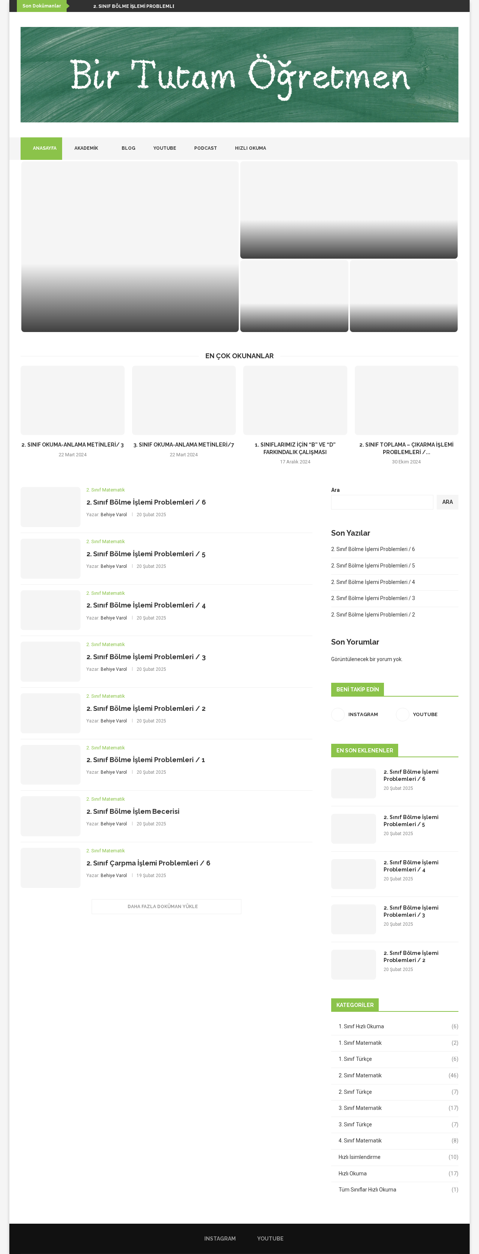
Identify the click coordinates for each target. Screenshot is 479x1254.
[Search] (454, 148)
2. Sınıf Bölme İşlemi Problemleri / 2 (145, 708)
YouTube (164, 148)
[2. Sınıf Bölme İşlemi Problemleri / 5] (349, 210)
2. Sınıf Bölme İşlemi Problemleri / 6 (140, 6)
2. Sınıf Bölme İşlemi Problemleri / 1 (145, 760)
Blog (127, 148)
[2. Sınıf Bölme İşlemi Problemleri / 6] (130, 246)
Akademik (85, 148)
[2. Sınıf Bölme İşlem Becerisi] (50, 816)
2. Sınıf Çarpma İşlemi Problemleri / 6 (148, 863)
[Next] (86, 6)
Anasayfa (44, 148)
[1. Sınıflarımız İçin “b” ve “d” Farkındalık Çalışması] (295, 400)
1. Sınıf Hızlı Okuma (398, 1026)
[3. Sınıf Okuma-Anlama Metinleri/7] (184, 400)
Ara (335, 490)
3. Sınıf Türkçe (398, 1124)
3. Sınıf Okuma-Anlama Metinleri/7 (184, 445)
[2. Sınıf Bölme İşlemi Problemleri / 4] (294, 296)
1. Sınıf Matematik (398, 1043)
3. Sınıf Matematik (398, 1108)
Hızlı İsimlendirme (398, 1157)
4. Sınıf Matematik (398, 1141)
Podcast (205, 148)
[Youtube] (444, 148)
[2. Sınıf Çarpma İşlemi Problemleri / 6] (50, 868)
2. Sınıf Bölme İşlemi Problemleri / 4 (146, 605)
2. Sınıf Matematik (398, 1075)
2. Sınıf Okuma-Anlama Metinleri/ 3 (72, 445)
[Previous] (77, 6)
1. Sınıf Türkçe (398, 1059)
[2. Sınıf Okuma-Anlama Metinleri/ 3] (73, 400)
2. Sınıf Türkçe (398, 1092)
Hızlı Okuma (250, 148)
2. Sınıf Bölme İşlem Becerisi (133, 811)
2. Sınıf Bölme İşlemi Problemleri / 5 (313, 247)
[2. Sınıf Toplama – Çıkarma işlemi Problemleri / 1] (407, 400)
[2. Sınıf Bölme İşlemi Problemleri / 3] (404, 296)
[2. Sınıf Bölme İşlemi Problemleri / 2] (50, 713)
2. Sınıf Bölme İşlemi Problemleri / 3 (146, 657)
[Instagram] (436, 148)
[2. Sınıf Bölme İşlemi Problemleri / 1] (50, 765)
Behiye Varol (114, 514)
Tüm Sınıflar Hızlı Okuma (398, 1190)
